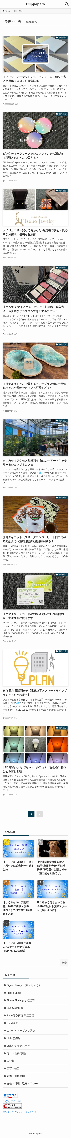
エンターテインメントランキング (19, 1112)
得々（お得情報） (17, 1053)
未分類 (10, 1060)
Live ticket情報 (15, 1008)
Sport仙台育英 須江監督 (20, 1015)
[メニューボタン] (4, 4)
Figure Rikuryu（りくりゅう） (24, 985)
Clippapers (35, 4)
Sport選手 (12, 1023)
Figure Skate (14, 992)
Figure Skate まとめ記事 (21, 1000)
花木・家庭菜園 (16, 1076)
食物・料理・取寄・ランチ (22, 1083)
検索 (64, 962)
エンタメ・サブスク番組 (21, 1030)
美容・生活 (13, 1068)
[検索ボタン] (67, 4)
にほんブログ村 (12, 1101)
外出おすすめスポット (20, 1045)
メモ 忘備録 (13, 1038)
